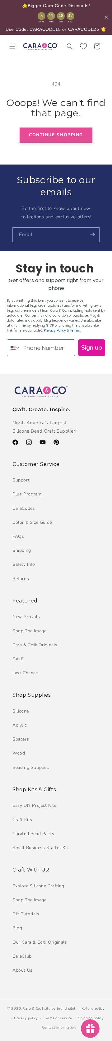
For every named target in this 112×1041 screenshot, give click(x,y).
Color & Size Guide (32, 522)
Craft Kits (22, 820)
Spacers (20, 739)
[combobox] (13, 348)
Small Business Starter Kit (40, 848)
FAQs (18, 536)
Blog (17, 928)
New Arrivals (26, 617)
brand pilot (66, 1008)
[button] (12, 46)
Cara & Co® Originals (35, 645)
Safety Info (23, 564)
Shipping (21, 550)
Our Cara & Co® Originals (39, 942)
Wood (18, 753)
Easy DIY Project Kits (34, 805)
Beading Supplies (30, 767)
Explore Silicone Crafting (38, 886)
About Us (22, 970)
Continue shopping (56, 135)
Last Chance (25, 673)
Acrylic (19, 725)
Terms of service (58, 1018)
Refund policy (93, 1008)
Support (21, 480)
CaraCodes (23, 508)
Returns (20, 579)
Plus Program (26, 494)
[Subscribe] (92, 234)
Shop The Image (29, 631)
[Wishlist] (83, 46)
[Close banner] (106, 17)
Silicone (20, 711)
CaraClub (22, 956)
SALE (18, 659)
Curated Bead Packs (33, 834)
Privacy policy (26, 1018)
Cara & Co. (32, 1008)
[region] (56, 17)
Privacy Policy (55, 330)
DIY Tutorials (26, 914)
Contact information (59, 1027)
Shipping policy (91, 1018)
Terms (75, 330)
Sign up (91, 347)
